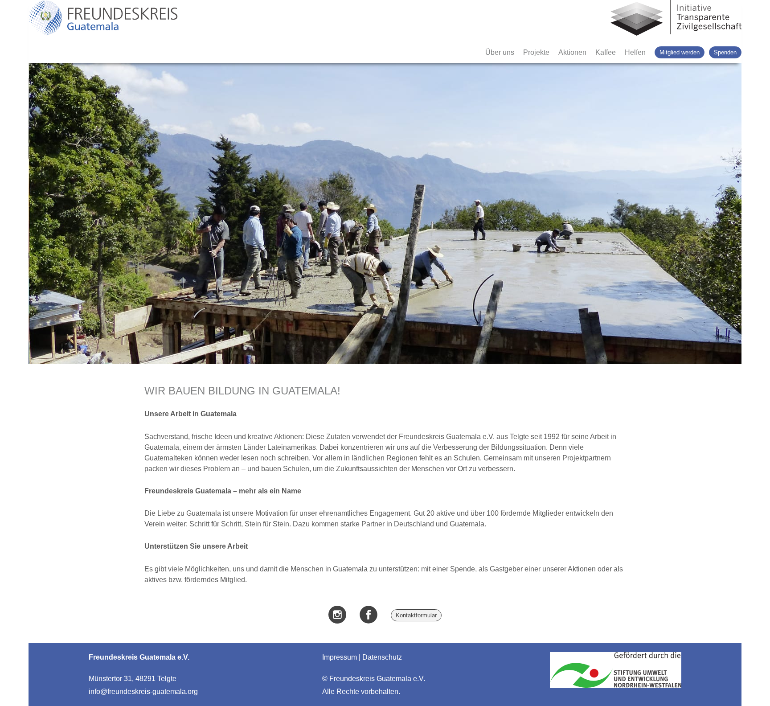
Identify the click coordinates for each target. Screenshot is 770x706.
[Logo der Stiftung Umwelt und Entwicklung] (615, 687)
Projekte (536, 52)
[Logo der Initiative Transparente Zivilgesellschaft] (675, 18)
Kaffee (605, 52)
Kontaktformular (416, 615)
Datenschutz (382, 657)
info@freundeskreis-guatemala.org (143, 691)
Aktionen (572, 52)
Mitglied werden (679, 52)
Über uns (499, 52)
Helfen (635, 52)
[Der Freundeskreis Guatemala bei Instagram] (337, 615)
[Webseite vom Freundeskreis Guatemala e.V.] (103, 18)
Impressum (339, 657)
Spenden (725, 52)
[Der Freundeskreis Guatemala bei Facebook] (368, 615)
